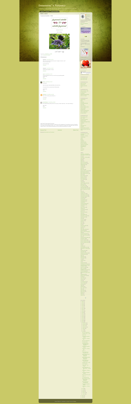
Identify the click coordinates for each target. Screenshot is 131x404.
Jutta (44, 81)
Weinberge (82, 286)
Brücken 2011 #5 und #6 (86, 374)
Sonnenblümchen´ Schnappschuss (84, 146)
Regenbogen (83, 256)
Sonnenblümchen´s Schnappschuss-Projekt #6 (85, 344)
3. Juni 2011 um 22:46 (50, 94)
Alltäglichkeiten (83, 99)
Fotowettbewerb (83, 204)
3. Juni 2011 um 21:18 (48, 81)
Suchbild (82, 276)
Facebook (82, 192)
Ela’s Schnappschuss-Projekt (85, 189)
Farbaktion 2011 (83, 193)
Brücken (82, 139)
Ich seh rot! (82, 219)
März (83, 391)
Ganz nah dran (83, 105)
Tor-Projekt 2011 (83, 281)
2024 (83, 304)
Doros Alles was (83, 185)
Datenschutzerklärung (55, 11)
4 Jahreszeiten (83, 137)
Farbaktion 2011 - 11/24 (86, 362)
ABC (81, 159)
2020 (83, 309)
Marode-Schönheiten (84, 233)
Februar (84, 392)
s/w (81, 261)
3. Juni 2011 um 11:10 (49, 59)
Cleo (81, 180)
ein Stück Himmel (83, 92)
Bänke (82, 100)
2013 (83, 319)
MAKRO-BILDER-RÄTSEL (85, 94)
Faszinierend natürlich (84, 119)
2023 (83, 305)
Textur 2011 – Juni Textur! (85, 365)
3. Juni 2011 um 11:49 (49, 68)
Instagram (82, 220)
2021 (83, 308)
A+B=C (82, 138)
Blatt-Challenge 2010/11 (84, 173)
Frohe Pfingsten (85, 363)
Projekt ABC (82, 251)
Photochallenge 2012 (84, 247)
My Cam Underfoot (84, 143)
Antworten (44, 65)
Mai (83, 388)
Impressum (47, 11)
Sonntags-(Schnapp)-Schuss (85, 121)
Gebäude (82, 208)
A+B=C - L (84, 350)
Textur (82, 147)
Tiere (81, 280)
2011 (82, 321)
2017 (83, 313)
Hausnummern (83, 84)
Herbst (82, 218)
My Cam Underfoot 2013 (85, 242)
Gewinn (82, 213)
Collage (82, 181)
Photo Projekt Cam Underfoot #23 (85, 382)
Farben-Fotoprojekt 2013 (85, 110)
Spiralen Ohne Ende (84, 275)
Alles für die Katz (83, 83)
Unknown (44, 94)
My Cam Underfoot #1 (85, 340)
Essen (82, 191)
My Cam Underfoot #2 (85, 332)
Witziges (82, 292)
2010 (83, 395)
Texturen (82, 279)
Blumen (82, 174)
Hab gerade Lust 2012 (84, 215)
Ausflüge (82, 165)
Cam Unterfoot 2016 (84, 78)
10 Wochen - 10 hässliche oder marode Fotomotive (85, 154)
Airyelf (68, 401)
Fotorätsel (82, 126)
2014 (83, 317)
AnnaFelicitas (45, 102)
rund (81, 259)
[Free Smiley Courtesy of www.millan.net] (85, 36)
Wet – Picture (83, 118)
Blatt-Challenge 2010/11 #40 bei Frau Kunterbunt (86, 379)
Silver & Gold (83, 268)
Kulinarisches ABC (83, 225)
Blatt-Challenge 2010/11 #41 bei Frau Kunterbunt (86, 358)
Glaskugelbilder (83, 214)
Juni (83, 331)
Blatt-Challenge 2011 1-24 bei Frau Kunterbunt (86, 355)
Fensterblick (83, 93)
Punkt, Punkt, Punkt (84, 79)
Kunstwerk (82, 226)
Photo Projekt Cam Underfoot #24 (85, 361)
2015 (83, 316)
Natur (81, 243)
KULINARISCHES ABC (84, 103)
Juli (83, 329)
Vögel (81, 285)
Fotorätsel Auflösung (84, 203)
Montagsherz (83, 238)
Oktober (84, 325)
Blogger (75, 401)
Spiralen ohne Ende (84, 85)
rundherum (82, 260)
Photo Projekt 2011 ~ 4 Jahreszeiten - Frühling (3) (86, 368)
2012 (83, 320)
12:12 (81, 124)
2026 (83, 301)
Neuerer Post (43, 130)
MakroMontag (83, 230)
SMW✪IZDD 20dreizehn (84, 269)
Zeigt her (82, 150)
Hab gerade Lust (83, 125)
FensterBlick (83, 197)
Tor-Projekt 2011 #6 (85, 377)
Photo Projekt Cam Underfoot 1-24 (85, 352)
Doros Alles (82, 104)
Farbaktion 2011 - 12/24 (86, 333)
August (84, 328)
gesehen (82, 210)
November (84, 324)
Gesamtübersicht (83, 209)
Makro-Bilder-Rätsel (84, 229)
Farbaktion (82, 140)
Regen (82, 255)
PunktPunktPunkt (83, 254)
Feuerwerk (82, 198)
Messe (82, 236)
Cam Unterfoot (83, 179)
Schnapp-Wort (83, 109)
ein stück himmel (83, 186)
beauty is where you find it (85, 170)
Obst (81, 244)
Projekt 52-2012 (83, 120)
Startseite (42, 11)
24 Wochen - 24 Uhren (84, 157)
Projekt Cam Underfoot (84, 144)
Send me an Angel (84, 95)
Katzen (82, 223)
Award (82, 168)
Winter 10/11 (83, 291)
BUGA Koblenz (83, 178)
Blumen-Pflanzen (83, 175)
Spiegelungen (83, 274)
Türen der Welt (83, 108)
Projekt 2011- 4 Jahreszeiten (85, 248)
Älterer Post (75, 130)
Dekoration (82, 184)
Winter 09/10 (83, 290)
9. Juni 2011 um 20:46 (51, 102)
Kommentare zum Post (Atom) (49, 132)
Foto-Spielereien (83, 199)
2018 (83, 312)
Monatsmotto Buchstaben (85, 237)
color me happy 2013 (84, 111)
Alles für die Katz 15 (84, 163)
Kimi (81, 224)
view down (82, 284)
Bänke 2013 (82, 169)
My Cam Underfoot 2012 (85, 241)
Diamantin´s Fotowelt (52, 5)
